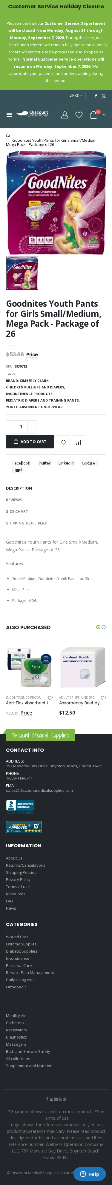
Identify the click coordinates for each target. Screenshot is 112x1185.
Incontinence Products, (30, 393)
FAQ (9, 901)
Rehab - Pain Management (30, 972)
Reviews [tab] (14, 499)
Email (17, 470)
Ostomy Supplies (21, 944)
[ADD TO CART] (96, 653)
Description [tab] (19, 488)
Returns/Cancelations (25, 865)
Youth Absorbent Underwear (34, 407)
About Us (14, 858)
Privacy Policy (18, 879)
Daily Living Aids (20, 979)
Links (74, 95)
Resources (15, 894)
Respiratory (16, 1030)
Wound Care (17, 936)
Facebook (21, 463)
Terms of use (18, 886)
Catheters (15, 1022)
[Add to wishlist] (63, 442)
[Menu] (9, 115)
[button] (98, 627)
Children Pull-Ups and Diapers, (36, 387)
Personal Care (19, 965)
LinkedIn (66, 463)
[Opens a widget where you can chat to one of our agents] (89, 1174)
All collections (18, 1058)
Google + (90, 463)
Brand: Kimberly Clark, (28, 380)
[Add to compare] (78, 442)
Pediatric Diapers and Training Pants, (43, 400)
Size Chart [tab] (17, 511)
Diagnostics (16, 1037)
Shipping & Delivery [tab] (26, 523)
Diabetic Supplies (21, 951)
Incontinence (17, 958)
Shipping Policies (21, 872)
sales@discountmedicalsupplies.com (39, 790)
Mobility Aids (17, 1015)
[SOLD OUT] (43, 653)
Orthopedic (16, 987)
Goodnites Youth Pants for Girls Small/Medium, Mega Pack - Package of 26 (54, 318)
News (11, 908)
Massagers (16, 1044)
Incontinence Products (26, 697)
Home (8, 135)
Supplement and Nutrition (29, 1065)
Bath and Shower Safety (28, 1051)
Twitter (44, 463)
